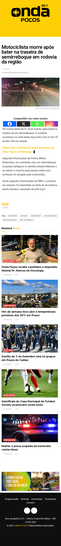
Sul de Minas (26, 220)
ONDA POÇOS (22, 525)
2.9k (16, 364)
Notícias (24, 72)
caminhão (36, 216)
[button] (30, 30)
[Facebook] (9, 124)
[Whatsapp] (37, 124)
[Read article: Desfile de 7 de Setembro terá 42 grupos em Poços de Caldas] (30, 338)
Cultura (8, 350)
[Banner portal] (30, 481)
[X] (23, 124)
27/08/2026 (7, 275)
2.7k (16, 275)
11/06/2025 (6, 69)
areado (23, 216)
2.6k (16, 319)
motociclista (50, 216)
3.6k (16, 454)
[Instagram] (51, 124)
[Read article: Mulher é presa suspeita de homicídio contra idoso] (30, 428)
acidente (12, 216)
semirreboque (10, 220)
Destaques (16, 72)
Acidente (7, 72)
